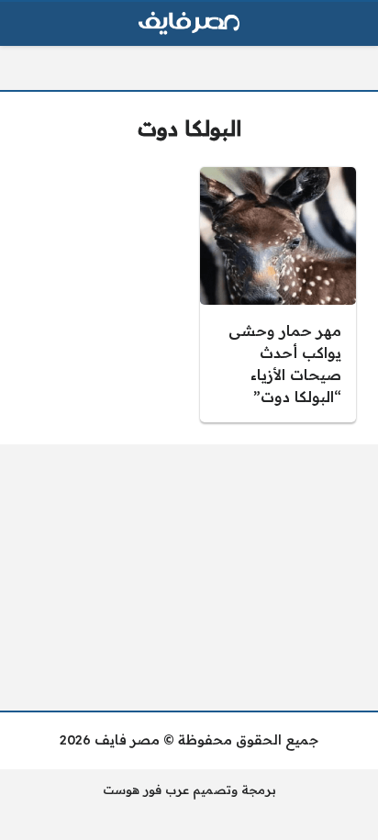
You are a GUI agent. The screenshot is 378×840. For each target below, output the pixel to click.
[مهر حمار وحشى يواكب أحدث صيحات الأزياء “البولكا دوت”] (278, 294)
